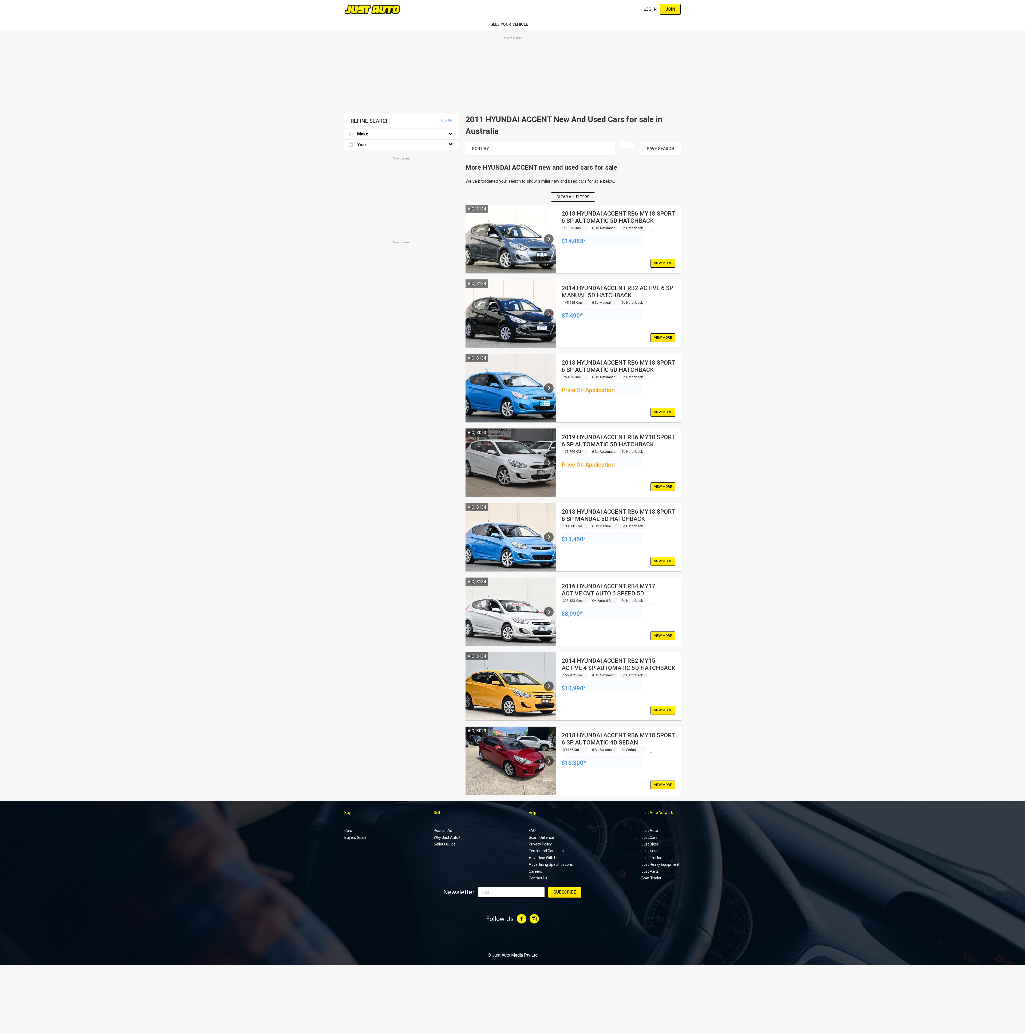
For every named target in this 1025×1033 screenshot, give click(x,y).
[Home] (372, 9)
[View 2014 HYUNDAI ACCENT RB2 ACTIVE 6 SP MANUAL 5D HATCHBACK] (549, 313)
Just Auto (649, 830)
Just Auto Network (657, 812)
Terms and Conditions (547, 851)
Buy (347, 812)
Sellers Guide (445, 844)
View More (663, 263)
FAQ (532, 830)
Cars (348, 830)
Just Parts (650, 871)
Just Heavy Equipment (660, 864)
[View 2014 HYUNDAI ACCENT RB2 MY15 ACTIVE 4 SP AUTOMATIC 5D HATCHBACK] (549, 686)
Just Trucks (651, 858)
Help (532, 812)
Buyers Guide (355, 837)
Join (670, 9)
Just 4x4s (649, 851)
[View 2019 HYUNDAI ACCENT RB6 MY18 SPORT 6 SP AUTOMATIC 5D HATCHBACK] (549, 462)
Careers (535, 871)
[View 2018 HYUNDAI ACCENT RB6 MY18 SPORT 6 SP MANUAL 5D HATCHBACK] (549, 537)
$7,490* (572, 315)
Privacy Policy (540, 844)
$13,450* (574, 539)
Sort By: (481, 148)
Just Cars (649, 837)
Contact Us (538, 878)
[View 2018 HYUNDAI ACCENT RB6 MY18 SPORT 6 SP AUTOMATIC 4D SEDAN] (549, 761)
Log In (650, 9)
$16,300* (574, 762)
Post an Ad (443, 830)
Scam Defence (541, 837)
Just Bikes (650, 844)
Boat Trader (651, 878)
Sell (437, 812)
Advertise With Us (543, 858)
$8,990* (572, 613)
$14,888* (574, 241)
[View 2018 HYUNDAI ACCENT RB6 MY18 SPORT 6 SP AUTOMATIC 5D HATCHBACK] (549, 239)
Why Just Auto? (447, 837)
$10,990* (574, 688)
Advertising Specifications (551, 864)
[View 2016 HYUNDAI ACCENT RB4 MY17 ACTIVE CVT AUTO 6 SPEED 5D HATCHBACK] (549, 612)
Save (660, 148)
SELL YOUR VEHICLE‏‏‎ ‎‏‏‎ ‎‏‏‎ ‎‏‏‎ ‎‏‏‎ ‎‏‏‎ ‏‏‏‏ (512, 24)
